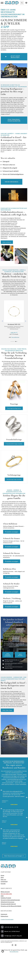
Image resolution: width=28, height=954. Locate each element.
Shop (2, 877)
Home (2, 875)
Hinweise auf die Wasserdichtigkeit (11, 906)
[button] (2, 321)
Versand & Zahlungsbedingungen (10, 900)
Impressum (4, 914)
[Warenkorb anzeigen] (26, 3)
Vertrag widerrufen (6, 893)
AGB (2, 895)
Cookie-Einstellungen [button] (7, 919)
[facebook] (12, 945)
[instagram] (15, 945)
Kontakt (3, 883)
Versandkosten (15, 337)
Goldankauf (4, 881)
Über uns (3, 879)
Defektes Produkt (6, 897)
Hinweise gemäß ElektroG (8, 904)
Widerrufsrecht (5, 891)
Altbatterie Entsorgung (7, 902)
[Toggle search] (22, 3)
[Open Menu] (2, 3)
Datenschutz (4, 916)
